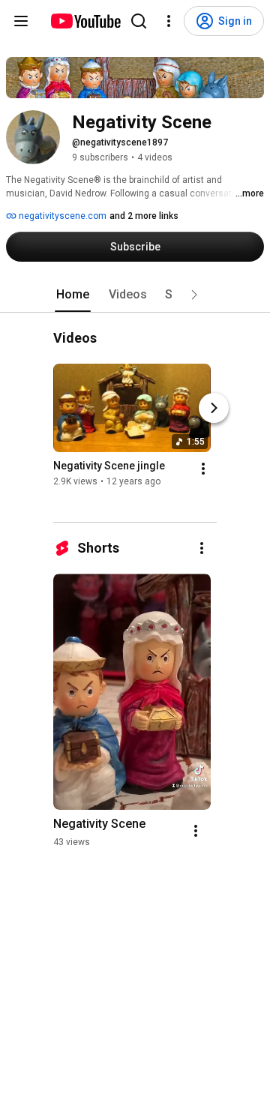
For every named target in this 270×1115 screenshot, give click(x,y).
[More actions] (203, 469)
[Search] (139, 21)
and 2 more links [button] (144, 216)
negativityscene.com (61, 216)
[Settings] (169, 21)
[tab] (73, 295)
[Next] (214, 409)
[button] (194, 295)
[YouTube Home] (85, 21)
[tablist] (135, 295)
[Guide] (21, 21)
